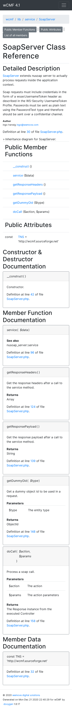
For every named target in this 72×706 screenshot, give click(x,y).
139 (32, 461)
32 (32, 671)
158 (32, 621)
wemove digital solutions (26, 695)
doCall (17, 212)
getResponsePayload (27, 193)
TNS (21, 237)
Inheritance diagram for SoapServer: (30, 139)
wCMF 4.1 (11, 5)
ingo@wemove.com (27, 124)
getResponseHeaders (28, 184)
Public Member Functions (19, 29)
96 (32, 352)
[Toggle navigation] (64, 5)
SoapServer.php (51, 132)
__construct (21, 166)
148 (32, 531)
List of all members (15, 35)
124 (32, 407)
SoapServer (47, 19)
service (30, 19)
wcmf (9, 19)
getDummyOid (23, 202)
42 (32, 294)
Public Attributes (51, 29)
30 (28, 132)
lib (19, 19)
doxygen (8, 704)
